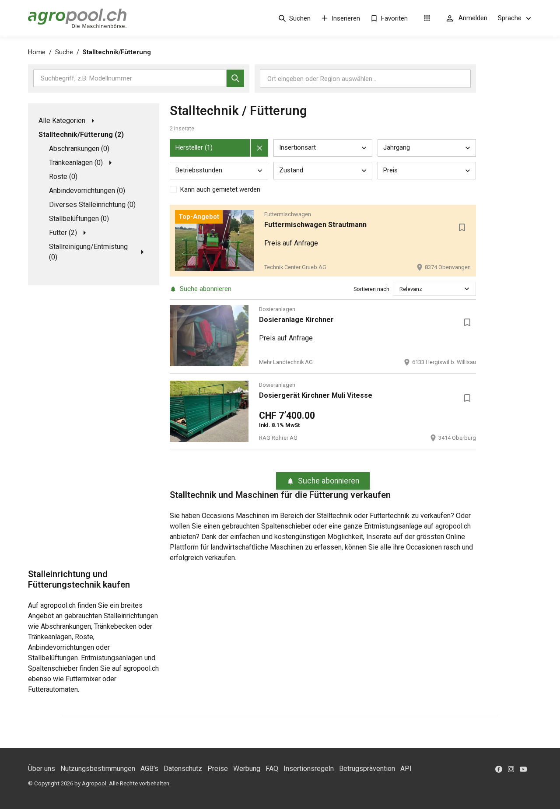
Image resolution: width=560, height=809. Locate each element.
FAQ (272, 768)
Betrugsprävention (367, 768)
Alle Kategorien (61, 120)
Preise (217, 768)
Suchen (300, 18)
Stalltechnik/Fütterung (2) (81, 134)
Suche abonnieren (205, 289)
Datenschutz (183, 768)
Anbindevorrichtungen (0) (87, 190)
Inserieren (346, 18)
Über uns (41, 768)
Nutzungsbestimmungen (97, 768)
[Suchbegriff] (235, 78)
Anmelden (472, 18)
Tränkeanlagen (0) (76, 162)
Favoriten (394, 18)
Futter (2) (63, 232)
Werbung (246, 768)
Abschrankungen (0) (79, 148)
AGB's (149, 768)
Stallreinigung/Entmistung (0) (88, 251)
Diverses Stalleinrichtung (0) (92, 204)
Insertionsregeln (309, 768)
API (406, 768)
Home (37, 52)
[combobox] (400, 289)
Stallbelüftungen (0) (79, 218)
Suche (64, 52)
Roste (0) (63, 176)
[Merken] (462, 227)
